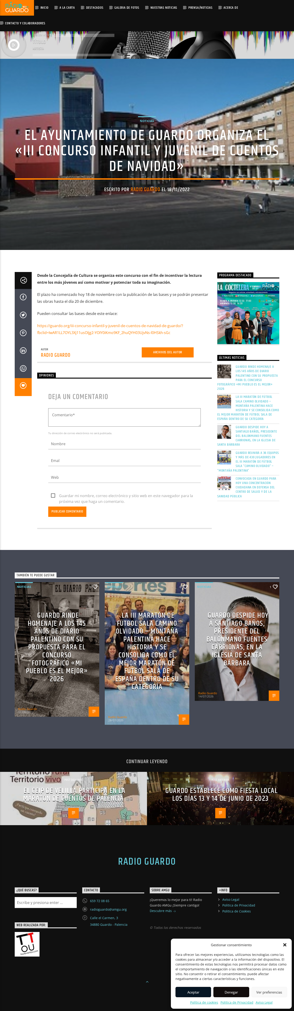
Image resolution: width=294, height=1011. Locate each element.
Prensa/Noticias (200, 8)
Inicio (44, 8)
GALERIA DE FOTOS (126, 8)
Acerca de (230, 8)
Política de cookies (204, 1002)
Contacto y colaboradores (25, 23)
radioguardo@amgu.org (108, 909)
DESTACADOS (94, 8)
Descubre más (161, 911)
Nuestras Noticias (163, 8)
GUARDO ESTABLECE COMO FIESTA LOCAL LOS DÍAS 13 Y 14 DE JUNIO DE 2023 (221, 794)
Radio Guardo (146, 190)
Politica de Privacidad (236, 1002)
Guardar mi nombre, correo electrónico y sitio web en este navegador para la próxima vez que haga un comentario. (126, 496)
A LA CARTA (67, 8)
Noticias (147, 121)
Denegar (231, 992)
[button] (285, 945)
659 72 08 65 (99, 901)
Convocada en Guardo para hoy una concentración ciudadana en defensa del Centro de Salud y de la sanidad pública (246, 487)
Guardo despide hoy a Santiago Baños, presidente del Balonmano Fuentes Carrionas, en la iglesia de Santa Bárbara (247, 436)
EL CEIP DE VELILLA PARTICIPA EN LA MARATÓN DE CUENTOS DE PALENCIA (74, 794)
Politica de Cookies (236, 911)
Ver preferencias (269, 992)
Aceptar (193, 992)
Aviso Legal (264, 1002)
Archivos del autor (167, 352)
